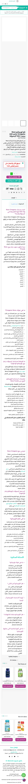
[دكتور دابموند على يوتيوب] (14, 756)
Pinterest (16, 192)
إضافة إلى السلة (13, 177)
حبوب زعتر (22, 371)
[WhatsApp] (2, 4)
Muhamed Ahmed (21, 779)
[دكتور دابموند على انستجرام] (18, 756)
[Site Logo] (22, 7)
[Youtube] (5, 4)
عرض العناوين (14, 203)
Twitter (22, 192)
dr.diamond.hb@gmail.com (9, 750)
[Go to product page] (20, 673)
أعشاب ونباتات (18, 156)
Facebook (24, 192)
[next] (3, 132)
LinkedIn (19, 192)
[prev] (5, 132)
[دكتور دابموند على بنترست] (9, 756)
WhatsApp (9, 192)
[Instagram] (4, 4)
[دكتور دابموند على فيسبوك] (12, 756)
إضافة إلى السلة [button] (19, 686)
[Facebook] (7, 4)
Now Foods (14, 152)
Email (14, 192)
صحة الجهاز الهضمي (16, 325)
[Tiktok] (0, 4)
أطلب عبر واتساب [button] (12, 180)
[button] (26, 8)
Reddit (11, 192)
